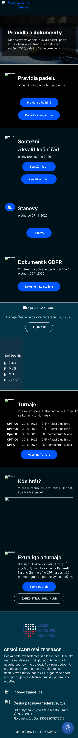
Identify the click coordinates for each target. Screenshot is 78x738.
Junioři (14, 379)
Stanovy (39, 232)
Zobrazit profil (39, 586)
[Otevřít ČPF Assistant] (68, 728)
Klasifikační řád (38, 179)
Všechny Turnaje (39, 454)
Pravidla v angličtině (39, 115)
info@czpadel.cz (28, 692)
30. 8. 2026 (29, 429)
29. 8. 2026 (29, 423)
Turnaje (39, 327)
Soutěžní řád (38, 166)
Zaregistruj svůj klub (39, 598)
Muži (12, 368)
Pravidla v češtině (39, 102)
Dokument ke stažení (39, 286)
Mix (11, 374)
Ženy (12, 362)
